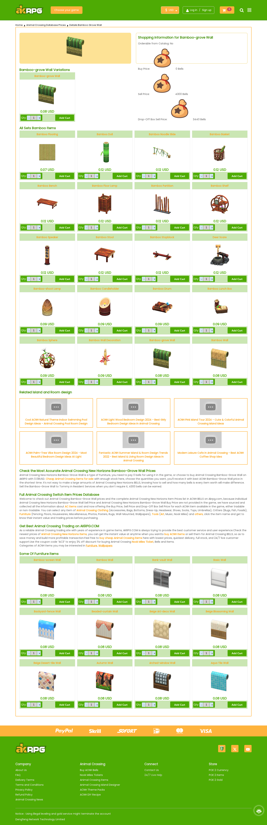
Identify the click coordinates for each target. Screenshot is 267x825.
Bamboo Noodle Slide (162, 134)
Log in (193, 10)
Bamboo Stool (105, 237)
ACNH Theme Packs (92, 790)
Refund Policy (24, 794)
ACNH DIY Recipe (90, 794)
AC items (70, 506)
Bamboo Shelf (220, 186)
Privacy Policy (24, 790)
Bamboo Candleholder (104, 289)
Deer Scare (220, 237)
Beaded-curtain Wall (105, 611)
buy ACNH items (174, 534)
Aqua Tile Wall (219, 663)
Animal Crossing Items (94, 780)
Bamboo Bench (47, 186)
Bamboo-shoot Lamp (47, 289)
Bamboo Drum (162, 289)
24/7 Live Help (153, 775)
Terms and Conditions (29, 785)
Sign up (206, 10)
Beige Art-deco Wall (162, 611)
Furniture (25, 514)
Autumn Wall (105, 663)
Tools (155, 514)
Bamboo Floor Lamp (104, 186)
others (199, 514)
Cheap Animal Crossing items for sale (70, 479)
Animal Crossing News (29, 799)
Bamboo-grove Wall (47, 76)
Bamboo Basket (220, 134)
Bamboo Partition (162, 186)
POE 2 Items (216, 775)
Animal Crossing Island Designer (100, 785)
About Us (21, 770)
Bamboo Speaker (47, 237)
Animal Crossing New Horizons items (64, 534)
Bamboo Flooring (47, 134)
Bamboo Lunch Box (220, 289)
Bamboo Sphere (47, 340)
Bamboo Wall (219, 340)
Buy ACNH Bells (89, 770)
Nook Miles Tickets (91, 775)
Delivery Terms (24, 780)
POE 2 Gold (216, 780)
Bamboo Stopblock (162, 237)
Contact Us (151, 770)
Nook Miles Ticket (142, 542)
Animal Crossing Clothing (92, 510)
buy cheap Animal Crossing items (121, 538)
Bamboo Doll (105, 134)
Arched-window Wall (162, 663)
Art (162, 514)
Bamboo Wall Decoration (105, 340)
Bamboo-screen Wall (47, 560)
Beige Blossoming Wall (220, 611)
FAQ (18, 775)
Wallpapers (105, 545)
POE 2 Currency (218, 770)
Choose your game (66, 10)
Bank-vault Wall (162, 560)
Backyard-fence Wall (47, 611)
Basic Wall (219, 560)
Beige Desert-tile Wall (47, 663)
